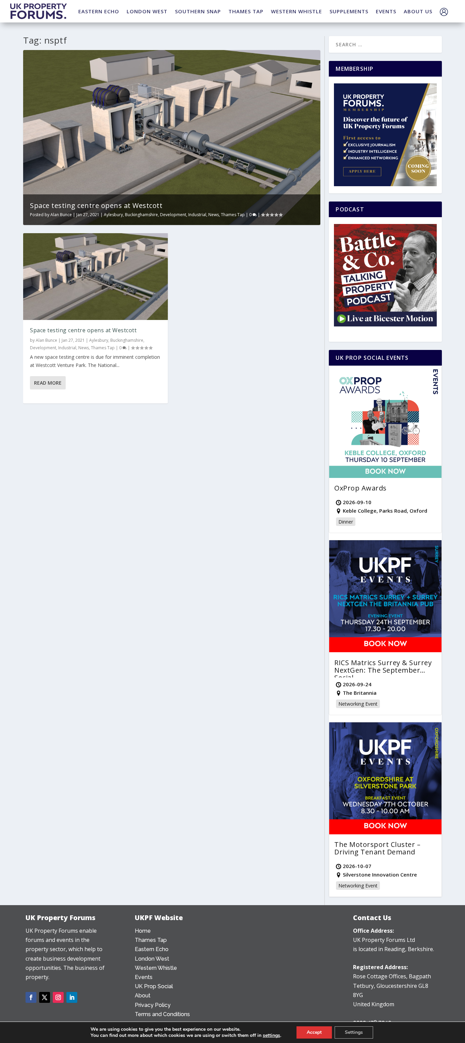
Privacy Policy (153, 1005)
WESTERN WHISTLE (296, 11)
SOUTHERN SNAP (198, 11)
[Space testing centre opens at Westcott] (95, 276)
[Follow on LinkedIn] (71, 997)
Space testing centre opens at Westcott (96, 205)
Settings (354, 1032)
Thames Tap (233, 215)
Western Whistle (156, 968)
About (142, 995)
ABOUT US (418, 11)
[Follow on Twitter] (44, 997)
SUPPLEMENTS (349, 11)
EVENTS (386, 11)
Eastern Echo (152, 949)
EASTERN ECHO (98, 11)
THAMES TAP (245, 11)
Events (144, 977)
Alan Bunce (61, 215)
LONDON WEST (147, 11)
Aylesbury (113, 215)
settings (271, 1035)
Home (143, 931)
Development (173, 215)
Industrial (197, 215)
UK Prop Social (154, 986)
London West (152, 959)
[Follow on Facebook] (31, 997)
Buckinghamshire (141, 215)
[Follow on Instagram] (58, 997)
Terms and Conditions (162, 1014)
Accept (314, 1032)
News (213, 215)
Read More (48, 383)
